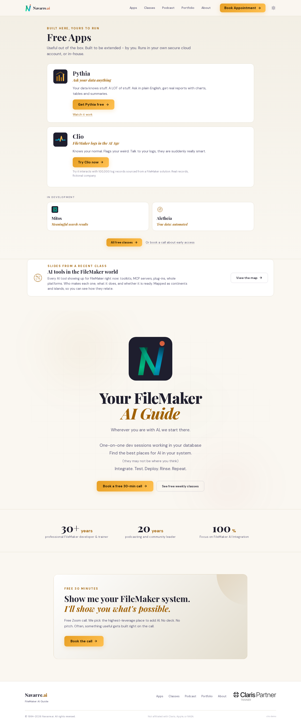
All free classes (122, 242)
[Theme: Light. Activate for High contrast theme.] (273, 8)
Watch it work (83, 114)
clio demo (271, 716)
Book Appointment (240, 8)
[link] (150, 93)
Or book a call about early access (170, 242)
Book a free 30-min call (122, 486)
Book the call (81, 641)
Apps (133, 8)
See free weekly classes (180, 486)
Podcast (168, 8)
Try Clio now (88, 162)
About (206, 8)
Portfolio (188, 8)
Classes (149, 8)
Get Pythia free (91, 104)
